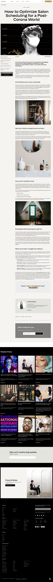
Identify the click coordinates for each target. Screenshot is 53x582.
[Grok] (44, 527)
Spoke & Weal (4, 548)
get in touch (9, 485)
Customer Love (4, 565)
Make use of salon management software (5, 69)
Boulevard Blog (3, 4)
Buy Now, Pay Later (26, 521)
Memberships (25, 525)
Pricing (23, 1)
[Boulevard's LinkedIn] (41, 515)
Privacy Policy (18, 578)
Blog (13, 563)
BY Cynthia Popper (48, 56)
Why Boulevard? (4, 562)
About (3, 535)
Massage (3, 514)
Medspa (3, 508)
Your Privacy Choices (24, 578)
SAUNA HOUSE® (4, 553)
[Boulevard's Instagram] (37, 515)
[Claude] (38, 527)
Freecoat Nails (4, 552)
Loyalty (3, 525)
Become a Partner (4, 570)
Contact (25, 562)
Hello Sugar (3, 556)
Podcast (14, 569)
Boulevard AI (25, 529)
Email (26, 316)
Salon (3, 510)
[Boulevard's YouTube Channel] (43, 515)
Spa (2, 511)
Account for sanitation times (4, 63)
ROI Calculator (15, 570)
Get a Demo (48, 1)
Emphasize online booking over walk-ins (6, 66)
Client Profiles (4, 524)
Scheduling (14, 521)
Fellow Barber (4, 555)
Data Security (15, 528)
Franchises (14, 510)
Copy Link (29, 316)
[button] (13, 1)
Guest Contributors (4, 569)
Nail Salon (3, 515)
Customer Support (4, 528)
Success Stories (4, 563)
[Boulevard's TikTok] (39, 515)
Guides (14, 565)
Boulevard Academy (26, 563)
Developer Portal (26, 565)
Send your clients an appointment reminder (5, 61)
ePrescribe (14, 524)
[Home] (3, 1)
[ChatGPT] (36, 527)
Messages (25, 524)
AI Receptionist (4, 521)
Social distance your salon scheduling (6, 58)
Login (42, 1)
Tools (14, 566)
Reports (25, 528)
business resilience (39, 87)
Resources (14, 562)
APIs (13, 525)
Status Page (25, 566)
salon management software (23, 255)
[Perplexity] (40, 527)
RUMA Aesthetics (4, 549)
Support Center (4, 566)
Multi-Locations (15, 508)
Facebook (17, 316)
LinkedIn (22, 316)
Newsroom (3, 539)
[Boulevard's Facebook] (35, 515)
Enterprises (14, 511)
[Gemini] (42, 527)
